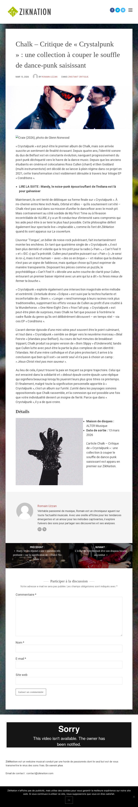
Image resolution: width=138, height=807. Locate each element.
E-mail (21, 658)
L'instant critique (78, 76)
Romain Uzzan (49, 76)
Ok (69, 800)
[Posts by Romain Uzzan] (36, 76)
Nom (20, 642)
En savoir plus (54, 765)
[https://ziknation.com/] (44, 529)
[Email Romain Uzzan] (40, 529)
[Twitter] (117, 10)
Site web (21, 675)
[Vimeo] (123, 10)
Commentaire (26, 594)
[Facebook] (112, 10)
